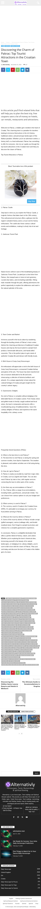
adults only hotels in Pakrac (10, 602)
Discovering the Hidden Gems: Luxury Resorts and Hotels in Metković (9, 685)
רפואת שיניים (7, 806)
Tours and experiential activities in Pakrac (13, 663)
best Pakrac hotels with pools (10, 608)
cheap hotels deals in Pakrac (9, 615)
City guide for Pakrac (8, 617)
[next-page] (22, 733)
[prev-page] (19, 733)
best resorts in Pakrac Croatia (10, 609)
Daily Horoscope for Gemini (9, 888)
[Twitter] (8, 70)
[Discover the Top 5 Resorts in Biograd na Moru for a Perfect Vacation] (20, 719)
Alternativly (6, 64)
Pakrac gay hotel (22, 644)
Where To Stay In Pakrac (31, 664)
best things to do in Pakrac (9, 611)
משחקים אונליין (7, 808)
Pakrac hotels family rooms (30, 647)
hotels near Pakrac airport (25, 628)
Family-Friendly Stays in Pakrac (26, 623)
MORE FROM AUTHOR (27, 711)
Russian (17, 903)
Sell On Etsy (7, 810)
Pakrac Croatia (15, 46)
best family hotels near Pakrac (10, 604)
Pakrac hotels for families (9, 649)
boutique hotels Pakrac (30, 613)
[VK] (27, 70)
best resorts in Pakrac (26, 608)
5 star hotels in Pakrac (22, 600)
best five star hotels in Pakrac (28, 604)
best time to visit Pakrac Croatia (26, 611)
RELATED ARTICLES (13, 711)
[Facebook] (3, 70)
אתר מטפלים (17, 808)
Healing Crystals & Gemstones (24, 898)
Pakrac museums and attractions (25, 653)
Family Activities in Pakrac (9, 621)
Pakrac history (33, 644)
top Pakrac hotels (14, 661)
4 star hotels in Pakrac (8, 600)
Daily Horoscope (6, 869)
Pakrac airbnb (6, 638)
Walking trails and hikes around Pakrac (13, 664)
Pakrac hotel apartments (18, 646)
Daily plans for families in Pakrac (11, 619)
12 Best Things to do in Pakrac (14, 598)
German (24, 903)
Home (2, 42)
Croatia (8, 42)
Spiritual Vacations (8, 903)
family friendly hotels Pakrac (26, 621)
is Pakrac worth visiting (8, 630)
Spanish (31, 903)
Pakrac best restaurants (8, 640)
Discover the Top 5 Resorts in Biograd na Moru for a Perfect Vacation (20, 726)
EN (2, 46)
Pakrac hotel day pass (33, 646)
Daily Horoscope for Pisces (9, 882)
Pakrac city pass (32, 640)
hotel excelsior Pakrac (8, 627)
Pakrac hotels (18, 647)
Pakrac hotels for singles (25, 649)
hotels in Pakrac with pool (9, 628)
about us (28, 807)
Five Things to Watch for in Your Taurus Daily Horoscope (24, 852)
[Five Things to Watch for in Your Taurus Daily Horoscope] (6, 854)
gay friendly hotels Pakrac (9, 625)
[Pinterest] (13, 70)
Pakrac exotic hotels (17, 642)
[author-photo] (20, 698)
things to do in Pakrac (29, 659)
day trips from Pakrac (28, 619)
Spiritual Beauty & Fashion (10, 901)
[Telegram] (22, 70)
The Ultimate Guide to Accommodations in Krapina (31, 684)
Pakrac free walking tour (9, 644)
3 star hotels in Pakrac (30, 598)
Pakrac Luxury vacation (8, 653)
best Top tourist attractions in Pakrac (12, 613)
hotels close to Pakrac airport (24, 627)
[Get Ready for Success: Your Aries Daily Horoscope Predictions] (6, 844)
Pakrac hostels (6, 646)
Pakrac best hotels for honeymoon (20, 638)
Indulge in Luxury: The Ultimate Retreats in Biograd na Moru (34, 726)
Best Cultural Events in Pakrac (27, 602)
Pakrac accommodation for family (27, 636)
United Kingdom (6, 872)
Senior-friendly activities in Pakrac (11, 659)
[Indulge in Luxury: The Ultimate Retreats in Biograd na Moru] (34, 719)
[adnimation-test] (6, 834)
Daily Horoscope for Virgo (9, 885)
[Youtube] (27, 817)
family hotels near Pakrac (9, 623)
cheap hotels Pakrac (24, 615)
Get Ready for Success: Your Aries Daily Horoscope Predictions (25, 842)
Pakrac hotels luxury (8, 651)
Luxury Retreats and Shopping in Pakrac (13, 634)
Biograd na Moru (6, 723)
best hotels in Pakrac (7, 606)
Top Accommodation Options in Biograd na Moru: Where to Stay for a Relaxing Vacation (7, 727)
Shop (36, 903)
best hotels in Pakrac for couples (24, 606)
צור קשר (31, 811)
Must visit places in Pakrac (9, 636)
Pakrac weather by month (26, 655)
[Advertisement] (20, 312)
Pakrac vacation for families (9, 655)
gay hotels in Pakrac (24, 625)
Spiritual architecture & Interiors (29, 901)
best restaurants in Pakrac (27, 609)
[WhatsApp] (18, 70)
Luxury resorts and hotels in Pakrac (12, 632)
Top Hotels (5, 661)
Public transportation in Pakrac (10, 657)
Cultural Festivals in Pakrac (22, 617)
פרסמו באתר (29, 809)
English (11, 898)
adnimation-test (19, 831)
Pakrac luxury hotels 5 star (23, 651)
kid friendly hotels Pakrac (24, 630)
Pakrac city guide (21, 640)
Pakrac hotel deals (7, 647)
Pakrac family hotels (30, 642)
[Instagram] (18, 817)
